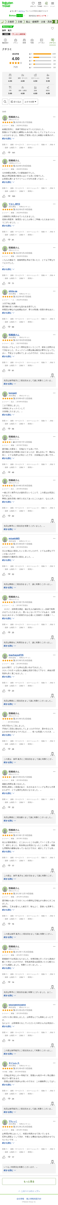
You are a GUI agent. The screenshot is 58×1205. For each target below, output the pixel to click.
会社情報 (20, 1199)
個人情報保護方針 (33, 1199)
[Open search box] (5, 102)
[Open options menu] (54, 116)
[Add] (52, 28)
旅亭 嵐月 (7, 30)
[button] (10, 118)
